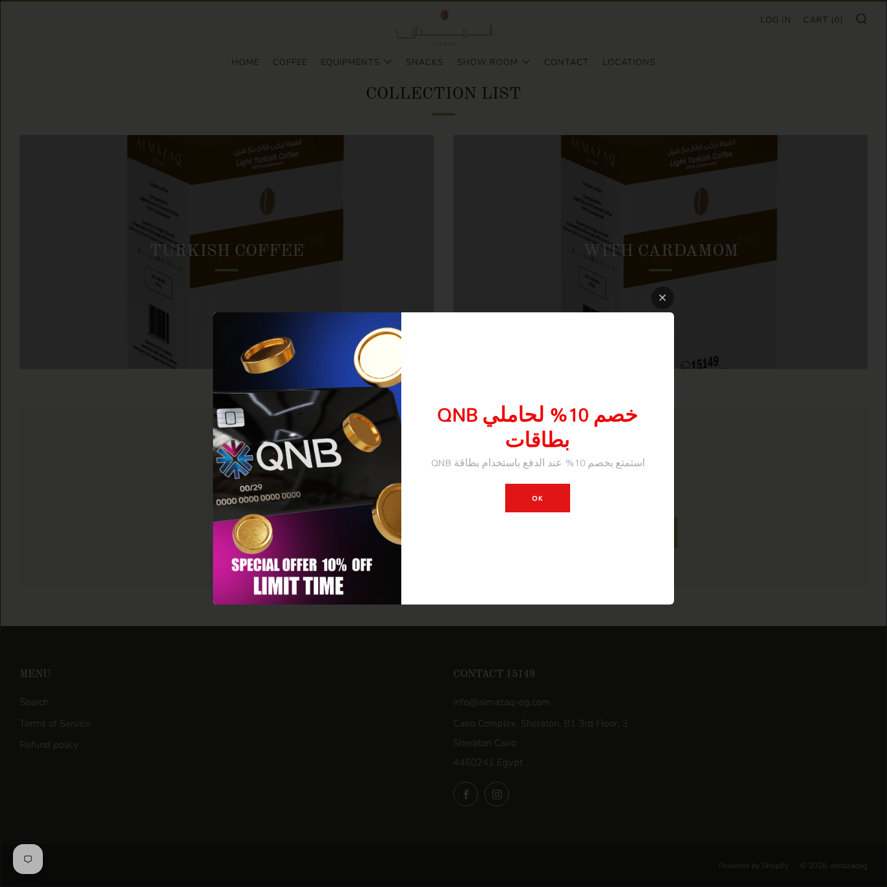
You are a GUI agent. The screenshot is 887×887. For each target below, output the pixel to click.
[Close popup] (662, 297)
